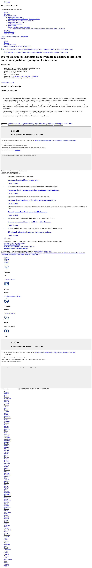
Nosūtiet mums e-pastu (7, 82)
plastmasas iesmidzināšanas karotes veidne (23, 180)
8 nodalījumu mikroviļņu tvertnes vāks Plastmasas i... (27, 212)
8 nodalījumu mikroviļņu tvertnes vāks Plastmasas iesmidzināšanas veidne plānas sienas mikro (38, 28)
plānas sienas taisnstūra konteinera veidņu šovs (21, 20)
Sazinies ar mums (9, 33)
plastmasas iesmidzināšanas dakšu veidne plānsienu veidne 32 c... (32, 200)
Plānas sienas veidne (10, 15)
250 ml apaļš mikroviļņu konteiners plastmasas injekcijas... (29, 232)
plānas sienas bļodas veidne (15, 17)
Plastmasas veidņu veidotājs (34, 253)
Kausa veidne (12, 25)
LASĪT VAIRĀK (13, 183)
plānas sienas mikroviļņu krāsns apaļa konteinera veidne (24, 19)
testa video (7, 30)
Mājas (6, 12)
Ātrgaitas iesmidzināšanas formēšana (53, 253)
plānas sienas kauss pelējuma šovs (17, 22)
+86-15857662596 (9, 279)
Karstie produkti (38, 251)
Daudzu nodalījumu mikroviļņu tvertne (19, 27)
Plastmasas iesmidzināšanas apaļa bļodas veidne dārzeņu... (29, 222)
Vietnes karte (47, 251)
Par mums (7, 14)
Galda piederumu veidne (15, 24)
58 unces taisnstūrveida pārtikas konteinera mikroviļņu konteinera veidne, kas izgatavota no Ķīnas (35, 125)
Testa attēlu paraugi (9, 32)
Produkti (6, 43)
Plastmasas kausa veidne (71, 253)
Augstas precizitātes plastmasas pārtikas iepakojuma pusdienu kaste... (33, 190)
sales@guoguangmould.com (12, 296)
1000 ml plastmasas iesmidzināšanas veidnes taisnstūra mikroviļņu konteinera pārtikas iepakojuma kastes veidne (40, 123)
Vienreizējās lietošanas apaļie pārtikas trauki (13, 253)
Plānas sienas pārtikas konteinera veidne (28, 254)
